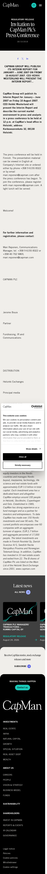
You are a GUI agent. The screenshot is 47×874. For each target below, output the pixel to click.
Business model (12, 790)
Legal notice (9, 848)
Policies (6, 853)
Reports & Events (13, 825)
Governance (10, 835)
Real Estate (9, 728)
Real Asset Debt (12, 754)
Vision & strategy (13, 785)
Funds (6, 795)
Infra (6, 733)
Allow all (22, 457)
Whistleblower (10, 862)
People (7, 779)
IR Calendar (9, 830)
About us (8, 768)
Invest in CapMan (12, 820)
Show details (31, 449)
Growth (7, 744)
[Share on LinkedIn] (27, 59)
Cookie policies (10, 858)
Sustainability (11, 804)
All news (20, 592)
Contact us (22, 687)
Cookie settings (10, 867)
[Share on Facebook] (18, 59)
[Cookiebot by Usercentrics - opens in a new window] (31, 406)
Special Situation (12, 749)
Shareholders (11, 813)
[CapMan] (11, 5)
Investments (10, 722)
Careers (7, 774)
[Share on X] (23, 59)
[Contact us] (33, 5)
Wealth (7, 759)
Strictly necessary (22, 465)
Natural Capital (12, 738)
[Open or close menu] (39, 5)
